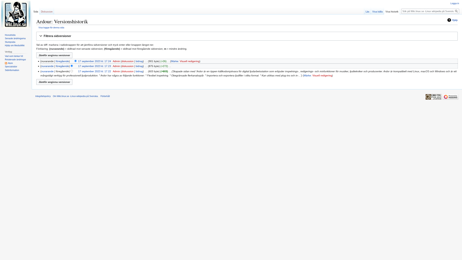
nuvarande (47, 66)
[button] (247, 36)
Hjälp (455, 20)
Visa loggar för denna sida (51, 27)
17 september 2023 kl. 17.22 (94, 71)
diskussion (128, 61)
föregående (62, 61)
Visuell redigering (189, 61)
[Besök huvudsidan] (15, 14)
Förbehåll (105, 96)
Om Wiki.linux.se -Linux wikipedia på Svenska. (75, 96)
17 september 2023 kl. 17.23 (94, 66)
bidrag (139, 61)
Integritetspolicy (43, 96)
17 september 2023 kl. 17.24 (94, 61)
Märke (174, 61)
